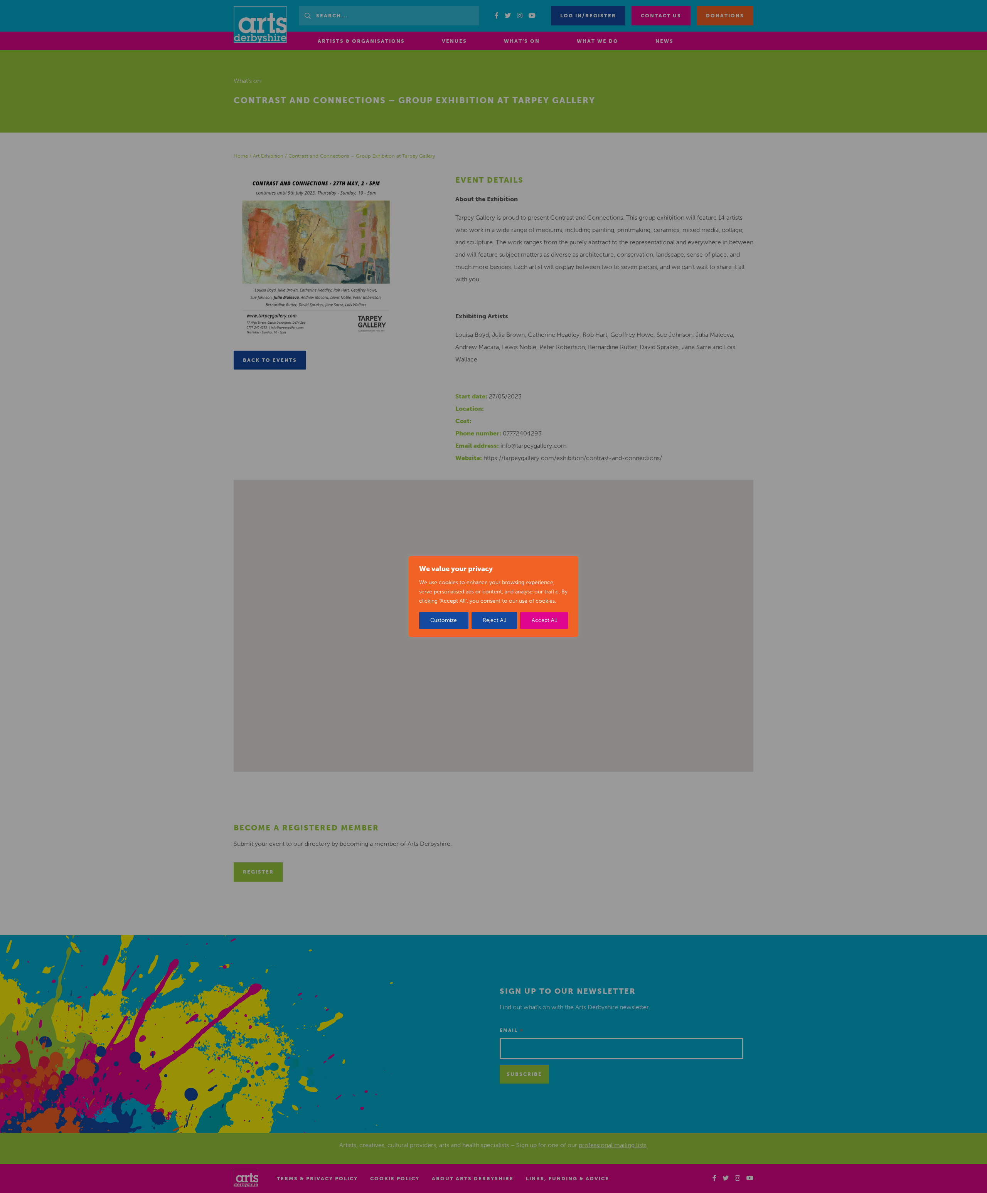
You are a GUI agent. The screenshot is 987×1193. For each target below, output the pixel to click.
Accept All (544, 620)
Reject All (494, 620)
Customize (443, 620)
